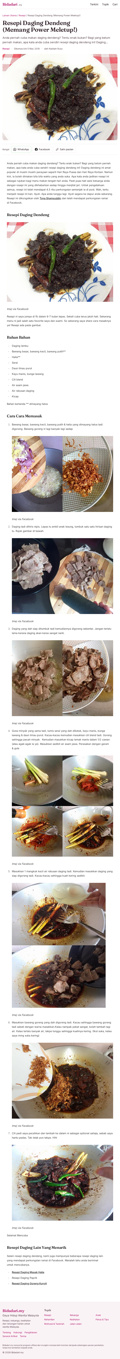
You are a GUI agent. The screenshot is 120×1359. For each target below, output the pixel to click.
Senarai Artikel (9, 1336)
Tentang (6, 1332)
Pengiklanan (31, 1332)
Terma (23, 1336)
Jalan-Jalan (76, 1323)
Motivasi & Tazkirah (54, 1323)
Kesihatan (75, 1319)
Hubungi (17, 1332)
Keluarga (74, 1315)
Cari (115, 4)
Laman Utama (9, 15)
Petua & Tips (102, 1319)
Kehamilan (49, 1319)
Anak (98, 1315)
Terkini (94, 4)
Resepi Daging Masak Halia (28, 1272)
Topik (105, 4)
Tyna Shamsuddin (50, 198)
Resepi (22, 15)
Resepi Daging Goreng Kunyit (29, 1283)
